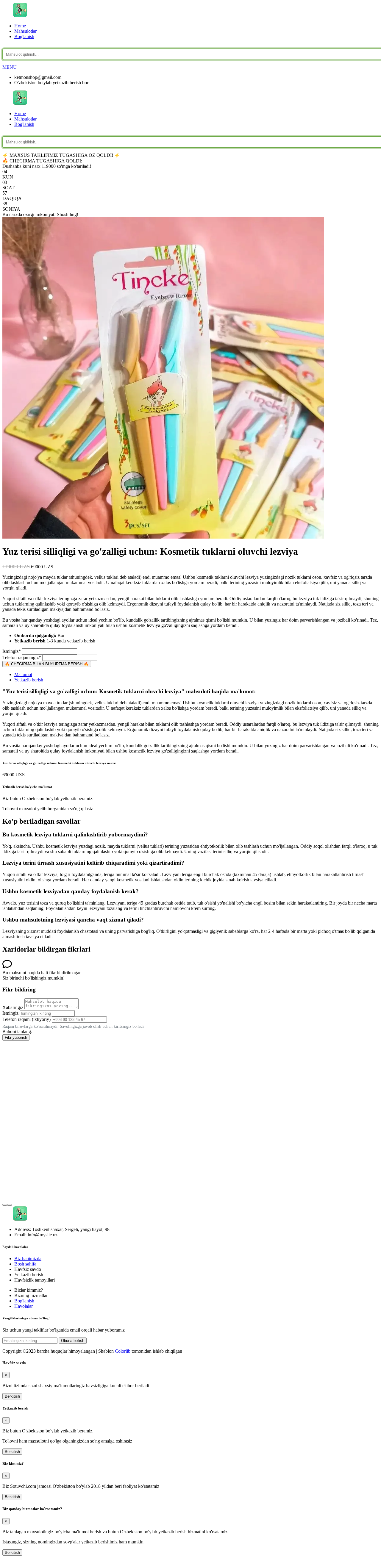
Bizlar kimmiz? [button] (28, 1290)
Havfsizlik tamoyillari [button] (34, 1279)
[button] (9, 67)
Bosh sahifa (25, 1263)
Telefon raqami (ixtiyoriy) (26, 1019)
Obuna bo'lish (72, 1340)
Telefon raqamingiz (21, 657)
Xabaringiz (12, 1007)
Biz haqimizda (27, 1258)
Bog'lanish (24, 36)
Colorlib (122, 1351)
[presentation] (4, 1205)
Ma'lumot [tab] (23, 674)
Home (20, 25)
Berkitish (12, 1396)
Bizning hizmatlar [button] (31, 1295)
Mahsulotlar (25, 31)
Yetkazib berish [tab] (28, 679)
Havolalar (23, 1306)
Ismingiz (11, 651)
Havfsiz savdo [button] (27, 1269)
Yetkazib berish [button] (28, 1274)
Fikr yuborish (16, 1037)
